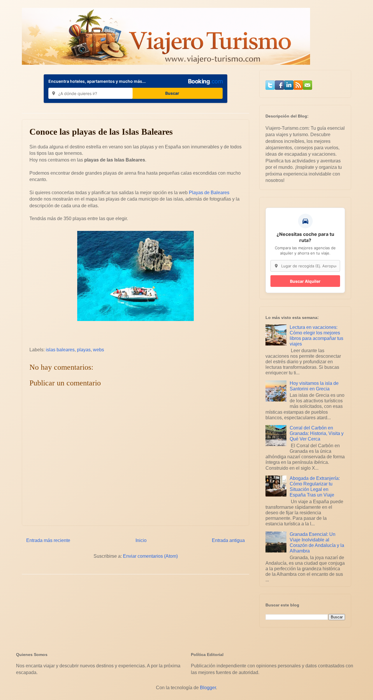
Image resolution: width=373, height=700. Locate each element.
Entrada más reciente (48, 540)
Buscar (172, 93)
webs (98, 349)
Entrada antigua (228, 540)
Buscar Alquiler (305, 281)
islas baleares (60, 349)
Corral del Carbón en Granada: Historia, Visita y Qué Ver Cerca (317, 433)
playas (84, 349)
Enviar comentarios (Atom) (150, 556)
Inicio (141, 540)
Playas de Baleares (209, 192)
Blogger (208, 687)
